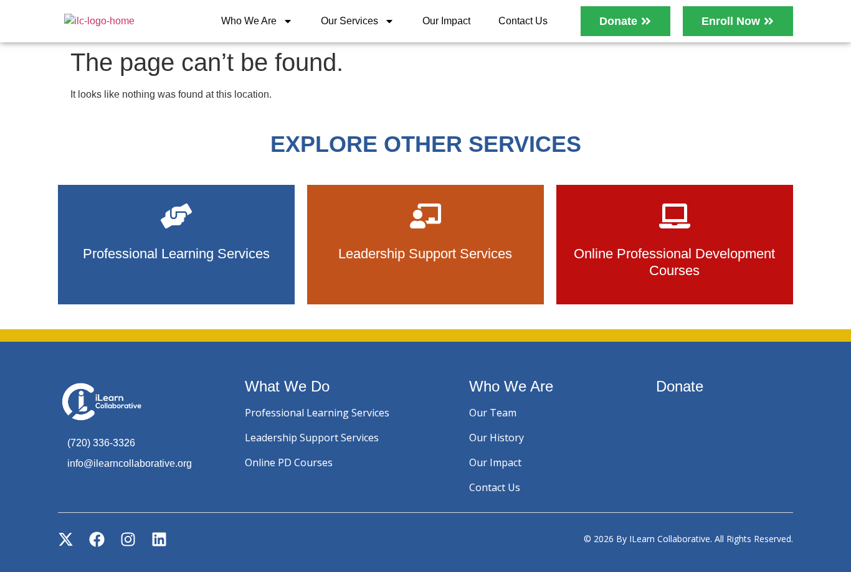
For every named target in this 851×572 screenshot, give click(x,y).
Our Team (492, 412)
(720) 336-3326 (101, 443)
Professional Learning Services (317, 412)
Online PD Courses (289, 462)
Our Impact (446, 21)
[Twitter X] (66, 539)
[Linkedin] (159, 539)
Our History (496, 437)
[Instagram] (128, 539)
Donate (679, 386)
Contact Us (523, 21)
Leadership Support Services (312, 437)
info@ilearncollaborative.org (129, 463)
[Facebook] (97, 539)
